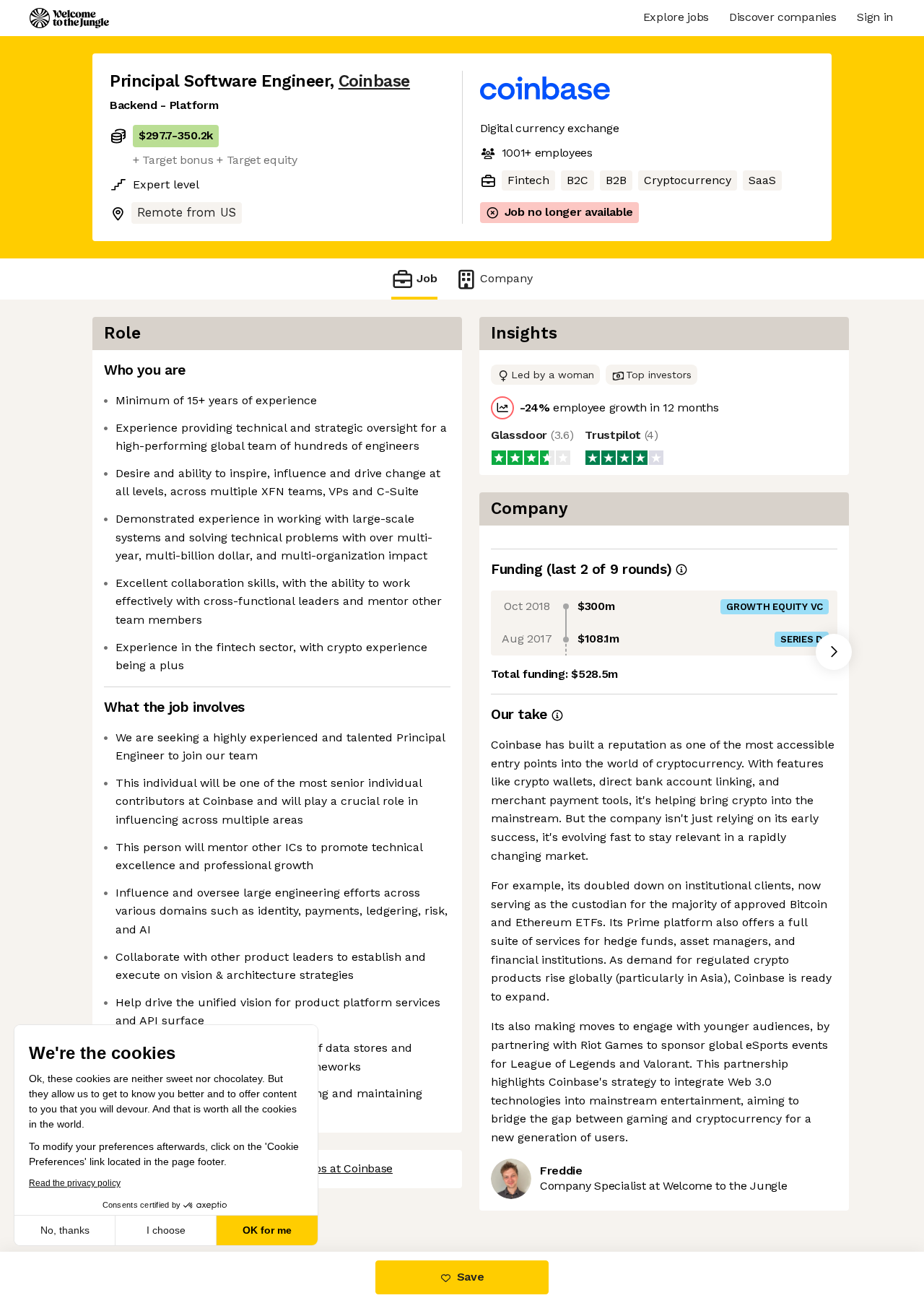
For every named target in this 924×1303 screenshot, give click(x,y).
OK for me (267, 1230)
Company (506, 278)
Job (427, 278)
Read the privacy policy (75, 1183)
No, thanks (65, 1230)
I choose (166, 1230)
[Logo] (69, 18)
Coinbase (374, 81)
